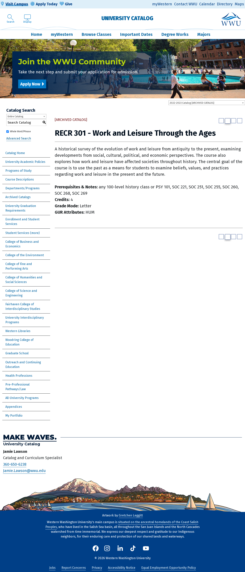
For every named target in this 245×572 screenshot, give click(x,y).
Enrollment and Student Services (22, 221)
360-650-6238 (14, 464)
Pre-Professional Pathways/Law (17, 387)
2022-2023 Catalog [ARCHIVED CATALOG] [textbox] (192, 102)
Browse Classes (96, 34)
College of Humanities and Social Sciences (23, 280)
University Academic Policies (25, 162)
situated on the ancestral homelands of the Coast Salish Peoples (121, 524)
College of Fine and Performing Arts (18, 266)
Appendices (13, 407)
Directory (225, 4)
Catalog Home (15, 153)
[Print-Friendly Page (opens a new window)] (233, 120)
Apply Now (30, 84)
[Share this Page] (227, 121)
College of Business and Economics (22, 244)
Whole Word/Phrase (20, 131)
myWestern (162, 4)
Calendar (207, 4)
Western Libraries (17, 331)
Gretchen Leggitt (131, 515)
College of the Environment (24, 255)
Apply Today (46, 4)
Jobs (52, 568)
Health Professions (18, 376)
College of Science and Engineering (21, 293)
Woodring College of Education (19, 342)
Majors (203, 34)
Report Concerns (73, 568)
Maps (239, 4)
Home (36, 34)
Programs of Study (18, 170)
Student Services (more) (22, 233)
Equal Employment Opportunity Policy (168, 568)
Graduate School (17, 353)
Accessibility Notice (121, 568)
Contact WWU (185, 4)
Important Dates (136, 34)
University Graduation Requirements (20, 208)
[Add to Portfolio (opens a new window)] (221, 120)
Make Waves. (30, 437)
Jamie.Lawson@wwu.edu (24, 471)
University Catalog (127, 18)
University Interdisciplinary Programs (24, 320)
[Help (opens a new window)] (239, 120)
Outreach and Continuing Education (23, 364)
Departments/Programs (22, 188)
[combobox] (206, 102)
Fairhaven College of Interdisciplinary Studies (22, 306)
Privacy (97, 568)
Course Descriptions (19, 179)
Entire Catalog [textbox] (15, 116)
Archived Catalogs (18, 197)
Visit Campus (17, 4)
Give (68, 4)
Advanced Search (18, 138)
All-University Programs (22, 398)
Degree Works (175, 34)
